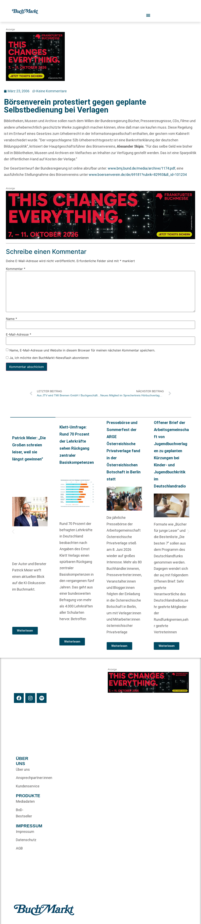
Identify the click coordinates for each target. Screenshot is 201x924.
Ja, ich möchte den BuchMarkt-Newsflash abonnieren (48, 357)
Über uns (23, 769)
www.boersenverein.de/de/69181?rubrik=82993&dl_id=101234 (138, 174)
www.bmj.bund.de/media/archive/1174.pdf (141, 168)
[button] (13, 532)
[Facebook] (19, 698)
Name (11, 318)
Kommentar (15, 268)
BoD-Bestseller (24, 813)
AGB (19, 848)
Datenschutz (25, 840)
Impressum (25, 832)
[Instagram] (30, 698)
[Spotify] (42, 698)
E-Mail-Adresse (18, 334)
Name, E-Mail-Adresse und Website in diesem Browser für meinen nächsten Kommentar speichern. (82, 350)
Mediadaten (25, 801)
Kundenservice (25, 786)
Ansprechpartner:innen (25, 778)
